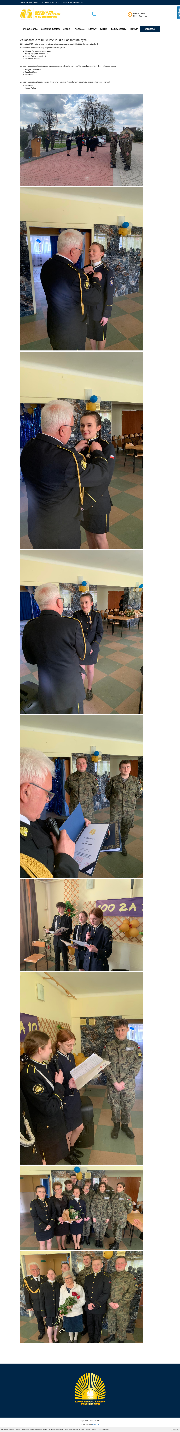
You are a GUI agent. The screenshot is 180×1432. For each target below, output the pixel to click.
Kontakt (134, 29)
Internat (92, 29)
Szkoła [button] (66, 29)
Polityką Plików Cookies (46, 1429)
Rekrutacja (150, 29)
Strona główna (30, 29)
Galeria (103, 29)
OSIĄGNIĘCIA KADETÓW (50, 29)
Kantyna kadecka (118, 29)
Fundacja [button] (79, 29)
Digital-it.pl (95, 1424)
